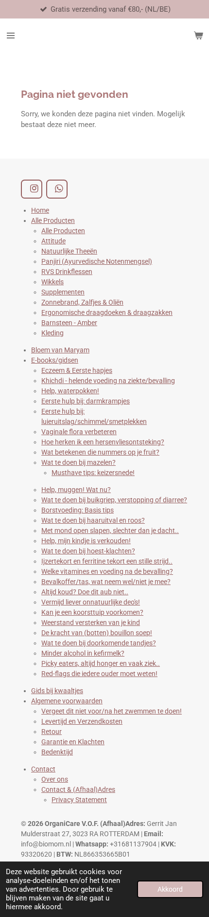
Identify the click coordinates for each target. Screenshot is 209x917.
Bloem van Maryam (60, 350)
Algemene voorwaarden (67, 701)
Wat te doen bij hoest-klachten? (88, 551)
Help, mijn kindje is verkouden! (86, 541)
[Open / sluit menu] (10, 35)
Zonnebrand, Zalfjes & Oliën (82, 302)
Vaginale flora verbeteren (79, 432)
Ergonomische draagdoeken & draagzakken (107, 312)
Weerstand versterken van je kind (90, 622)
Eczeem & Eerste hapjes (76, 370)
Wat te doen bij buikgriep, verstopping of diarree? (114, 500)
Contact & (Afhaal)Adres (78, 789)
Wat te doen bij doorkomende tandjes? (98, 643)
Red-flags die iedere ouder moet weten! (99, 674)
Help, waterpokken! (70, 391)
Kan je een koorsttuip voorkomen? (92, 612)
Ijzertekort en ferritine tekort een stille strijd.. (107, 561)
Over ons (54, 779)
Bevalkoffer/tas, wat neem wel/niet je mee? (106, 582)
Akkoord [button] (170, 889)
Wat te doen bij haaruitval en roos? (93, 520)
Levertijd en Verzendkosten (81, 721)
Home (40, 210)
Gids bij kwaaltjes (57, 691)
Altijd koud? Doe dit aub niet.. (84, 592)
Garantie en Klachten (72, 742)
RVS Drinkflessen (66, 271)
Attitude (53, 241)
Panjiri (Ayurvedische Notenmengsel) (96, 261)
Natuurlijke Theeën (69, 251)
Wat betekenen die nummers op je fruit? (100, 452)
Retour (51, 731)
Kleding (52, 333)
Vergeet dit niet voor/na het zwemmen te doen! (111, 711)
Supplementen (63, 292)
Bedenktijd (57, 752)
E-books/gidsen (54, 360)
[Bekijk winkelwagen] (198, 35)
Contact (43, 769)
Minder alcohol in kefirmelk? (82, 653)
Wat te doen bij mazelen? (78, 462)
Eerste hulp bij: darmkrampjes (85, 401)
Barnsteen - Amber (69, 323)
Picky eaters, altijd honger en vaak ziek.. (100, 663)
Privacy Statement (79, 800)
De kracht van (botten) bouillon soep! (96, 633)
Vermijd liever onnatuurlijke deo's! (90, 602)
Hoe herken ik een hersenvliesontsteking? (102, 442)
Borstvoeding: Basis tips (77, 510)
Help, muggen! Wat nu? (76, 490)
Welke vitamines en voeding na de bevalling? (107, 571)
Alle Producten (53, 220)
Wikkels (52, 282)
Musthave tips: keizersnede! (93, 473)
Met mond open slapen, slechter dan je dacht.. (110, 530)
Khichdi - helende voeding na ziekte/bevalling (108, 381)
